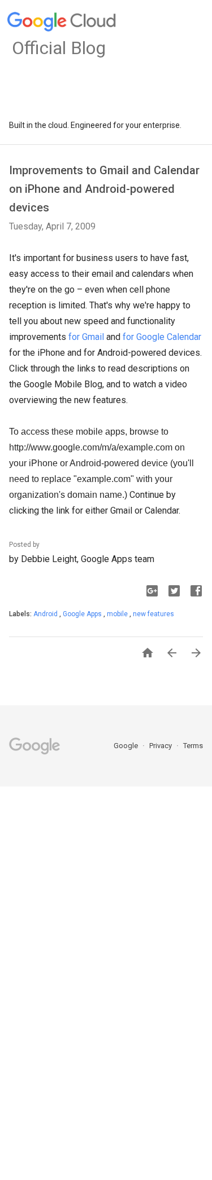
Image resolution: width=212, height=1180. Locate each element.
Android (46, 614)
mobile (118, 614)
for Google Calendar (162, 337)
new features (153, 614)
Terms (193, 745)
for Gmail (86, 337)
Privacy (161, 745)
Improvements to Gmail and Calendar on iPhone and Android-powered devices (104, 188)
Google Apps (83, 614)
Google (127, 745)
